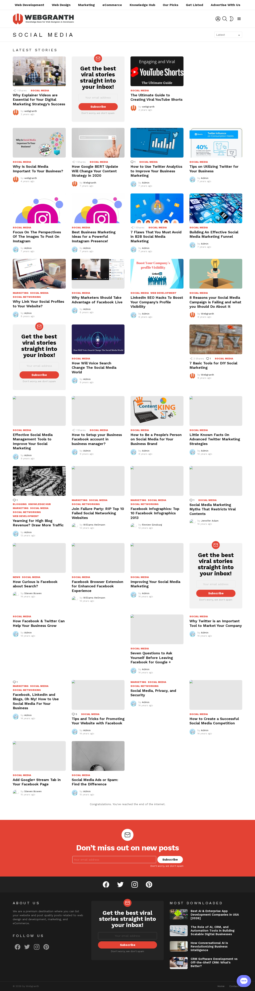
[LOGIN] (218, 19)
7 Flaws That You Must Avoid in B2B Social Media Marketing (155, 236)
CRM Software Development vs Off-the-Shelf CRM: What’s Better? (214, 962)
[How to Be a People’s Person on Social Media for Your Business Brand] (156, 411)
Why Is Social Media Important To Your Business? (38, 168)
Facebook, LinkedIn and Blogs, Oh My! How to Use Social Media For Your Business (36, 701)
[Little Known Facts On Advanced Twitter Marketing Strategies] (215, 411)
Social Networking (27, 297)
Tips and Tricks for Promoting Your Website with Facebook (98, 721)
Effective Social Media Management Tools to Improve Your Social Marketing (33, 441)
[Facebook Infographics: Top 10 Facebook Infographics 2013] (156, 481)
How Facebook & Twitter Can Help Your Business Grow (39, 623)
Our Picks (170, 5)
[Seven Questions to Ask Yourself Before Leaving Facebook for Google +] (156, 629)
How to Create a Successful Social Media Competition (214, 721)
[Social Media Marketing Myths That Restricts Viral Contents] (215, 481)
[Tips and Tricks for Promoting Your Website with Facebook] (98, 695)
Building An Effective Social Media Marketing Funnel (213, 234)
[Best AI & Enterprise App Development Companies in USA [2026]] (179, 914)
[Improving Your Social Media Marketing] (156, 558)
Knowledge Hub (142, 5)
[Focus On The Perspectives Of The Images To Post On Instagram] (39, 208)
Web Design (61, 5)
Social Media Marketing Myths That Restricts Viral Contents (212, 509)
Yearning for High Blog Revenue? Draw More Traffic (38, 523)
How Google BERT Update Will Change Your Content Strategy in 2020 (95, 170)
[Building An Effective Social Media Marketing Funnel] (215, 208)
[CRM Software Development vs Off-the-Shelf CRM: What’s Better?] (179, 963)
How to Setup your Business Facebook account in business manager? (97, 439)
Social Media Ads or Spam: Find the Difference (95, 782)
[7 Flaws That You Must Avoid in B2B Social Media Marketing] (156, 208)
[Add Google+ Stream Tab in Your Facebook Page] (39, 756)
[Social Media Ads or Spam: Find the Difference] (98, 756)
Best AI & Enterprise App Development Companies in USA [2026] (215, 914)
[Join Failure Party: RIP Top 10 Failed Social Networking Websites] (98, 481)
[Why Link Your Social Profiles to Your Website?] (39, 274)
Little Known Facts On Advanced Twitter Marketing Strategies (214, 439)
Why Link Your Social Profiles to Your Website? (38, 303)
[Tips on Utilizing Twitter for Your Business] (215, 143)
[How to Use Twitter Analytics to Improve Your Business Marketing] (156, 143)
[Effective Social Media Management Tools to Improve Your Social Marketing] (39, 411)
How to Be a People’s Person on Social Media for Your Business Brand (156, 439)
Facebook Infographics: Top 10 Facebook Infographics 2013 (154, 513)
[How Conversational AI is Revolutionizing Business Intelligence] (179, 946)
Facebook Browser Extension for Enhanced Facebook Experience (97, 586)
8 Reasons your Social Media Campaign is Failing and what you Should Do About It (215, 302)
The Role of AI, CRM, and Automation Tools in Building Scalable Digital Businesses (212, 930)
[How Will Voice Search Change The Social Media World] (98, 339)
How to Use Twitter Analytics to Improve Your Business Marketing (156, 170)
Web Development (29, 5)
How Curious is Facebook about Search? (35, 584)
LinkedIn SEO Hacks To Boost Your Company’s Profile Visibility (156, 302)
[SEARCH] (224, 19)
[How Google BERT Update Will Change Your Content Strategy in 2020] (98, 143)
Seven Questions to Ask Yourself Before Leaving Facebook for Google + (151, 657)
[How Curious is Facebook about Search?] (39, 558)
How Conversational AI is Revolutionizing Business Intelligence (209, 946)
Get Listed (194, 5)
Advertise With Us (225, 5)
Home (221, 986)
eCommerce (112, 5)
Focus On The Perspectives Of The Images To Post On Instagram (37, 236)
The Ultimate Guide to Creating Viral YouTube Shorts (156, 97)
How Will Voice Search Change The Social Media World (94, 367)
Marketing (86, 5)
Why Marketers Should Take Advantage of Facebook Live (97, 299)
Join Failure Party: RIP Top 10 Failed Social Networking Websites (98, 513)
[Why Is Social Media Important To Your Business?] (39, 143)
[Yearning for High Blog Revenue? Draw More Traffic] (39, 481)
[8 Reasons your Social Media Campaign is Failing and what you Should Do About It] (215, 274)
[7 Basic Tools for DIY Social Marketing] (215, 339)
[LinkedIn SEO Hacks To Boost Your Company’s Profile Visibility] (156, 274)
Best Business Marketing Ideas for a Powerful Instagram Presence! (94, 236)
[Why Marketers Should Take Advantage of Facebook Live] (98, 274)
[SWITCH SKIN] (231, 19)
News (16, 577)
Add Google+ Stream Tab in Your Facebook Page (37, 782)
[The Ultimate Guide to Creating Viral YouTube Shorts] (156, 71)
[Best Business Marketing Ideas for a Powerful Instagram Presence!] (98, 208)
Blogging (20, 504)
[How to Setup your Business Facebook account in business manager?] (98, 411)
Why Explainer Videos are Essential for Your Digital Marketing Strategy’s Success (39, 99)
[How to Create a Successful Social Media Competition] (215, 695)
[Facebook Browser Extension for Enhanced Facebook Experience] (98, 558)
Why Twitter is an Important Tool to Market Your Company (215, 623)
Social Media (40, 90)
